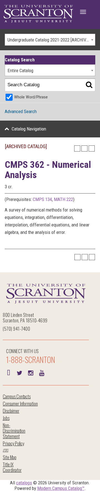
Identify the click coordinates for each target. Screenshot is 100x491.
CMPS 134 (42, 199)
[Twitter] (19, 372)
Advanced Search (21, 111)
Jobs (6, 417)
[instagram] (30, 372)
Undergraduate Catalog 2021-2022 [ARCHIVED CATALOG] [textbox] (51, 40)
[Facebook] (8, 372)
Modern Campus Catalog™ (60, 488)
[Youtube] (41, 372)
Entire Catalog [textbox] (20, 70)
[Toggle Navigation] (83, 12)
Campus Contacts (17, 396)
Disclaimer (11, 410)
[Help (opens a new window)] (92, 148)
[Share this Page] (77, 148)
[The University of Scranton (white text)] (38, 14)
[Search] (89, 85)
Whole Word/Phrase (31, 97)
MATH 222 (63, 199)
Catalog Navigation (29, 129)
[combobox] (50, 40)
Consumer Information (20, 403)
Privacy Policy (13, 443)
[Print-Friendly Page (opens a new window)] (84, 148)
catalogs (24, 482)
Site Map (9, 457)
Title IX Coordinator (12, 467)
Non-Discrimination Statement (14, 431)
